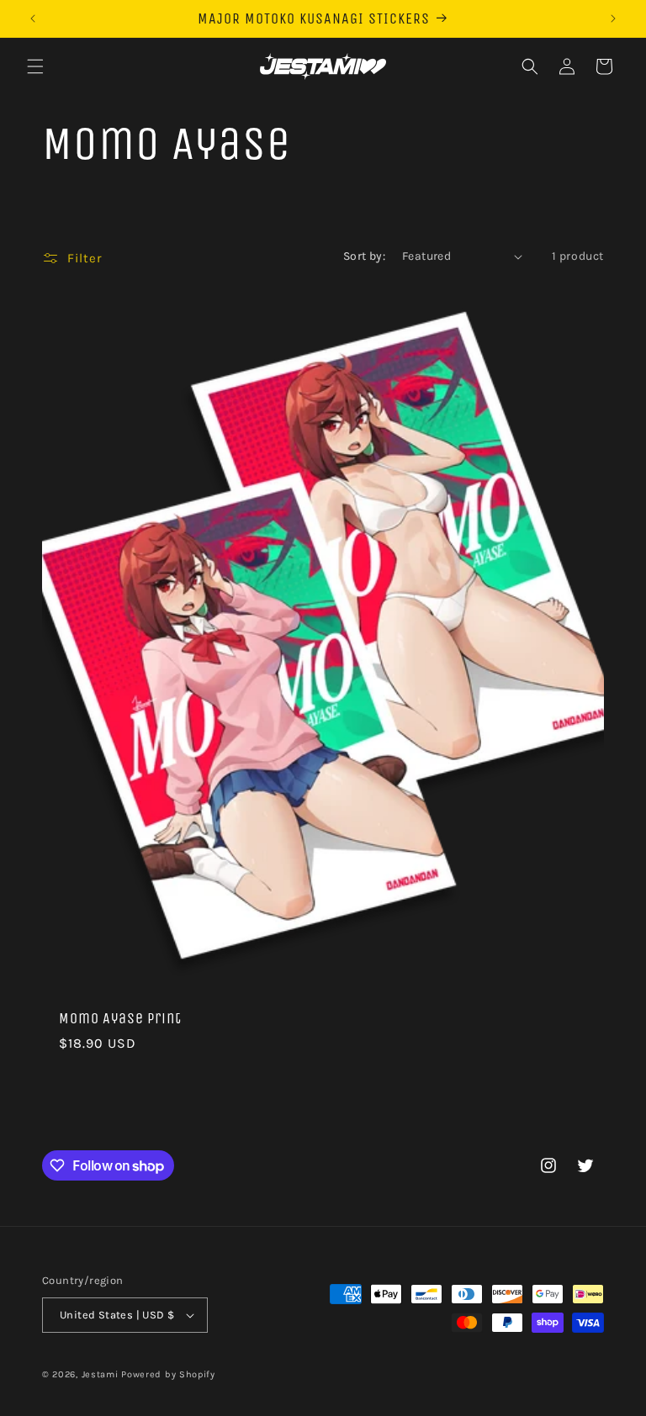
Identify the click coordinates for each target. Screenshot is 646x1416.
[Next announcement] (613, 18)
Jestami (100, 1374)
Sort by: (364, 256)
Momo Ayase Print (120, 1018)
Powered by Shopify (168, 1374)
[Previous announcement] (32, 18)
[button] (35, 66)
